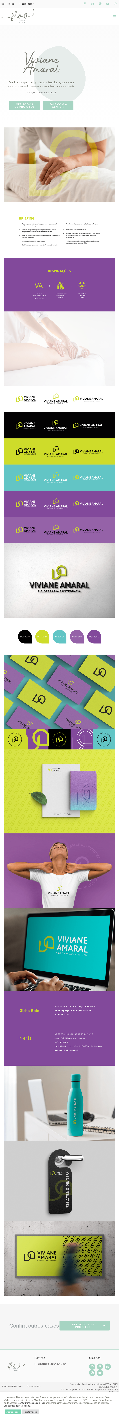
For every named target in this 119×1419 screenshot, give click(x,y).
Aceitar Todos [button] (13, 1412)
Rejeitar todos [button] (30, 1412)
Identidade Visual (47, 92)
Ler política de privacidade (17, 1405)
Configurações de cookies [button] (31, 1403)
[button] (114, 16)
